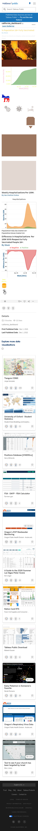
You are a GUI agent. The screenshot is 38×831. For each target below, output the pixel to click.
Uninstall (28, 808)
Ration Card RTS (11, 609)
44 (20, 734)
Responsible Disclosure (15, 808)
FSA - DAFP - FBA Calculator (17, 493)
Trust (5, 790)
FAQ (14, 790)
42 (20, 465)
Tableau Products (29, 790)
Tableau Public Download (15, 647)
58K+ (31, 487)
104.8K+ (30, 641)
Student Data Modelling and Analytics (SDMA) (16, 422)
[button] (13, 821)
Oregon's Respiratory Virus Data (18, 724)
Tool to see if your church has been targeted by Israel (17, 764)
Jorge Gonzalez (9, 381)
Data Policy (27, 803)
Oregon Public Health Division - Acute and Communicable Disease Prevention (18, 538)
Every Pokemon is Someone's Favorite (17, 687)
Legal (12, 799)
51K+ (31, 680)
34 (20, 695)
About (19, 790)
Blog (9, 790)
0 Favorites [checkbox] (8, 320)
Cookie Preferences (19, 812)
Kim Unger (8, 576)
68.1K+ (30, 564)
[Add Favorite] (32, 388)
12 (19, 657)
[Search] (4, 9)
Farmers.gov (8, 496)
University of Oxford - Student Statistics (18, 418)
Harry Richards (9, 458)
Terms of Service (22, 799)
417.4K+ (30, 410)
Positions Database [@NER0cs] (18, 455)
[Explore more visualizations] (30, 3)
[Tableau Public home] (10, 3)
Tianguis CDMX (11, 378)
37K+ (31, 757)
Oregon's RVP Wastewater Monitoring (16, 533)
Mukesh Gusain (9, 650)
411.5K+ (30, 718)
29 (20, 580)
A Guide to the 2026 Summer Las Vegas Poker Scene (17, 571)
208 (20, 388)
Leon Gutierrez (8, 26)
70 (20, 426)
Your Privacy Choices (21, 816)
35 (20, 542)
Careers (14, 794)
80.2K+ (30, 603)
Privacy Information (14, 803)
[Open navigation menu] (34, 3)
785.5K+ (30, 372)
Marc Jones (8, 768)
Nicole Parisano (9, 691)
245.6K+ (30, 449)
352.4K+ (30, 526)
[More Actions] (33, 24)
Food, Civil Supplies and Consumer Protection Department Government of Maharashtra (17, 612)
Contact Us (22, 794)
